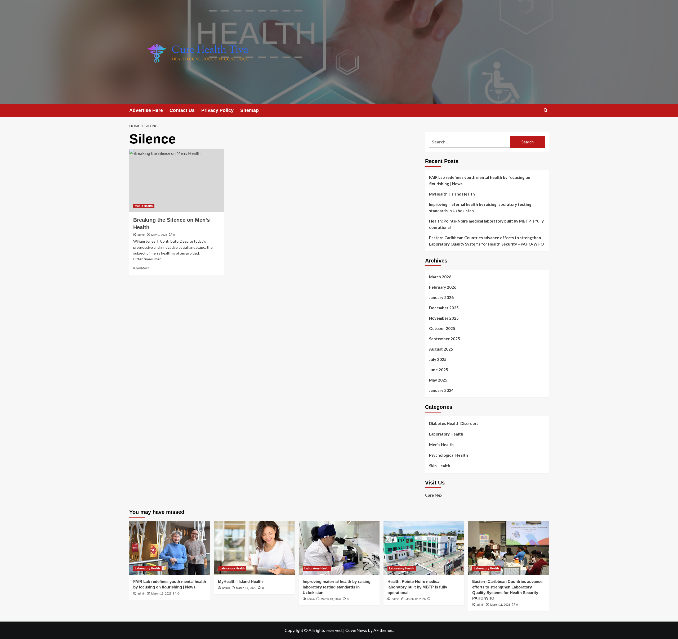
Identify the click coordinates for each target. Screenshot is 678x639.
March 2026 (440, 276)
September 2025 (444, 338)
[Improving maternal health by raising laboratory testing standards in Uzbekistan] (339, 548)
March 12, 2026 (415, 599)
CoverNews (356, 630)
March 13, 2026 (331, 599)
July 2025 (438, 359)
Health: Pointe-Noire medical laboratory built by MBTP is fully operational (486, 224)
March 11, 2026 (500, 604)
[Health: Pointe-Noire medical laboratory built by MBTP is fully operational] (423, 548)
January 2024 (441, 390)
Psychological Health (448, 455)
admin (141, 234)
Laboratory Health (446, 434)
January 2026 (441, 297)
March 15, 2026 (161, 593)
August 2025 (441, 349)
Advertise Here (146, 110)
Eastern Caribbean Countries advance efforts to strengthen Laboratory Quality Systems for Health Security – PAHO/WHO (486, 240)
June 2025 (438, 369)
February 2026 (442, 287)
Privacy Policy (217, 110)
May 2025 (438, 380)
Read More (141, 268)
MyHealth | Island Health (452, 194)
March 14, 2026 (246, 588)
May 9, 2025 (159, 234)
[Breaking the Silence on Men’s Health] (176, 180)
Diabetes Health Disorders (453, 423)
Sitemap (249, 110)
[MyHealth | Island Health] (254, 548)
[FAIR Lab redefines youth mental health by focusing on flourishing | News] (169, 548)
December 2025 (444, 307)
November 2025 (444, 318)
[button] (545, 110)
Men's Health (144, 205)
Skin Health (439, 465)
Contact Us (182, 110)
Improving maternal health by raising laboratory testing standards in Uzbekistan (480, 207)
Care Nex (433, 494)
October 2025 (442, 328)
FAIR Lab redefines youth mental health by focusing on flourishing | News (479, 180)
